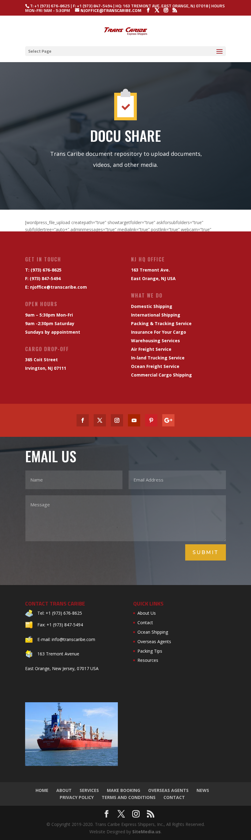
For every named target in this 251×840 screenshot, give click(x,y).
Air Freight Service (151, 349)
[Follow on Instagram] (117, 420)
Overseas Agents (154, 641)
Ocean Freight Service (155, 366)
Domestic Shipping (151, 306)
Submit (206, 552)
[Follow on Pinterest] (151, 420)
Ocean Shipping (152, 632)
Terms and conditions (128, 797)
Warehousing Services (155, 340)
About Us (146, 613)
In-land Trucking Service (158, 358)
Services (89, 790)
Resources (147, 660)
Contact (145, 622)
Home (42, 790)
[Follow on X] (100, 420)
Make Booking (123, 790)
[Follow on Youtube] (134, 420)
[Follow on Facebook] (83, 420)
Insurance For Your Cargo (158, 332)
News (203, 790)
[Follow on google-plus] (168, 420)
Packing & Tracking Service (161, 323)
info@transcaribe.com (73, 639)
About (64, 790)
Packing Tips (149, 651)
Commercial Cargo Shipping (161, 375)
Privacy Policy (77, 797)
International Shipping (155, 315)
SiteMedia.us (146, 831)
